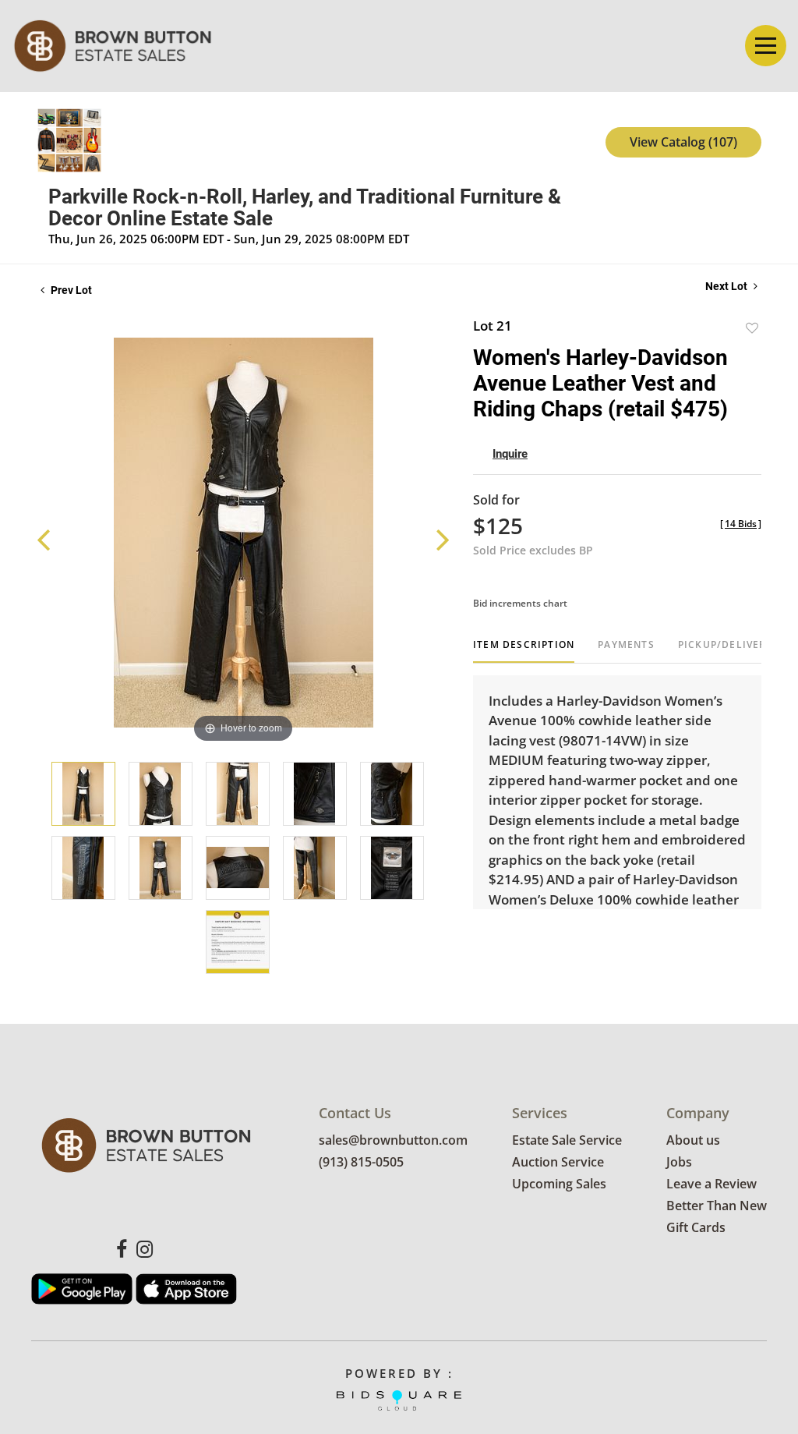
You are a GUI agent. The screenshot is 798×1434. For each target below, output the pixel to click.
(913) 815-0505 (361, 1161)
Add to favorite (752, 328)
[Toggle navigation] (765, 45)
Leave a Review (711, 1183)
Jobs (679, 1161)
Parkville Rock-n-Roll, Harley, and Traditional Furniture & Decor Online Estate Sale (304, 207)
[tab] (523, 650)
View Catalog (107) (683, 141)
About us (693, 1140)
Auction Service (558, 1161)
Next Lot (727, 286)
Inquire (510, 454)
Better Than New (716, 1205)
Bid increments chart (520, 603)
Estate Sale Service (567, 1140)
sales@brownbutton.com (393, 1140)
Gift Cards (696, 1227)
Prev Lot (70, 290)
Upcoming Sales (559, 1183)
